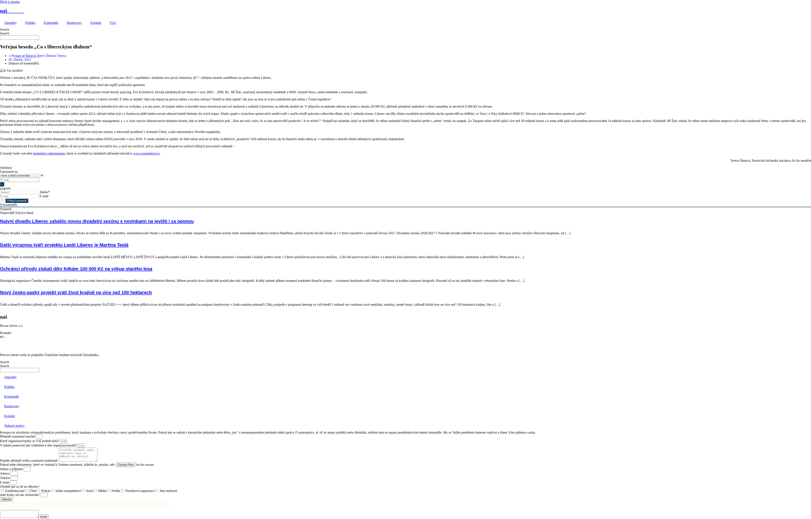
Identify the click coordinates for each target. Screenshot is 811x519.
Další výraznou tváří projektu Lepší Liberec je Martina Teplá (64, 245)
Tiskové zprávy (14, 425)
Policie (45, 491)
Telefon (5, 478)
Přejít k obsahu (10, 2)
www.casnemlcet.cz (146, 153)
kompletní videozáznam (49, 153)
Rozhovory (74, 23)
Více (113, 23)
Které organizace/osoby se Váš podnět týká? (30, 441)
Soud (89, 491)
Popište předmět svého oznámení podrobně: (29, 460)
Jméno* (44, 192)
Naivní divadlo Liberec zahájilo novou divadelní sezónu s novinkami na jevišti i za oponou (97, 221)
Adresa (5, 473)
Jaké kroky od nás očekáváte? (20, 495)
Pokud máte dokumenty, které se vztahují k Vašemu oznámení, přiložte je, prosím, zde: (58, 464)
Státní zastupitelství (68, 491)
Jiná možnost (168, 491)
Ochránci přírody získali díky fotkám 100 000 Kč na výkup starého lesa (76, 268)
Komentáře (51, 23)
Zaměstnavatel (14, 491)
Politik (116, 491)
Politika (30, 23)
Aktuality (10, 23)
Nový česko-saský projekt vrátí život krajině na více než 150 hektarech (76, 292)
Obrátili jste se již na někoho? (19, 486)
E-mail (43, 196)
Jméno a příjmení (12, 469)
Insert (43, 516)
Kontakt (95, 23)
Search (4, 29)
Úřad (32, 491)
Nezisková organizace (140, 491)
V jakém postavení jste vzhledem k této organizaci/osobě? (39, 445)
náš (12, 11)
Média (102, 491)
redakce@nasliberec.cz (15, 340)
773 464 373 (14, 336)
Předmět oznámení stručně (18, 436)
